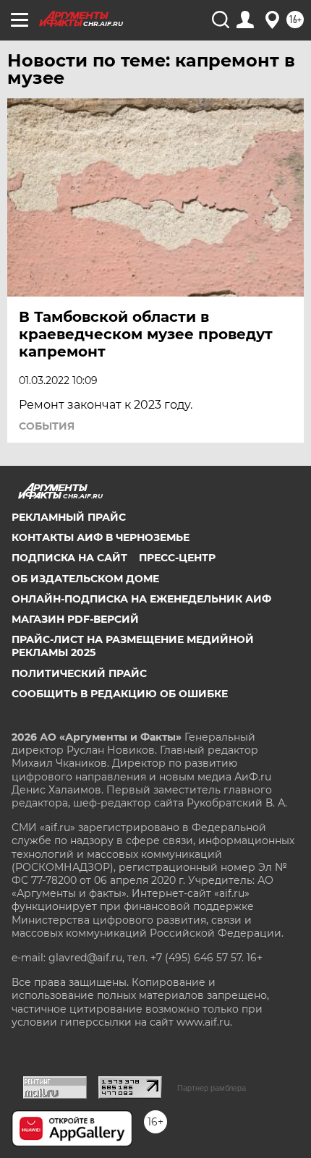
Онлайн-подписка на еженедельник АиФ (141, 598)
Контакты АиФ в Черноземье (100, 537)
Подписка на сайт (69, 557)
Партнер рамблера (211, 1088)
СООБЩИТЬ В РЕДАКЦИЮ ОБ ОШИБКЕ (120, 693)
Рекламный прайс (69, 517)
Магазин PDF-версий (75, 619)
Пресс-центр (177, 557)
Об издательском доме (85, 578)
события (46, 426)
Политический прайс (79, 673)
